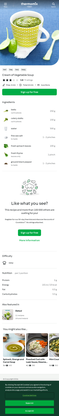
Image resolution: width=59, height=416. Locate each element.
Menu (5, 7)
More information (29, 240)
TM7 (4, 70)
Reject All (29, 403)
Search (53, 7)
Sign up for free (29, 92)
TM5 (17, 70)
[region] (29, 398)
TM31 (23, 70)
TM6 (11, 70)
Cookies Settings (29, 395)
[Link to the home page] (29, 5)
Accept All (29, 411)
